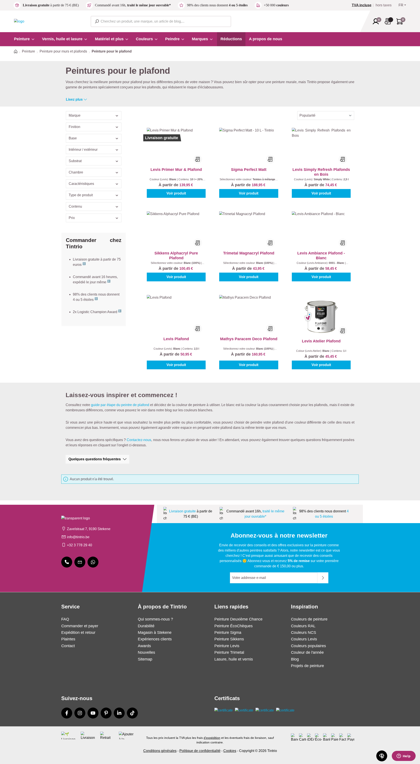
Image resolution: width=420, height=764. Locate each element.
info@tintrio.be (78, 537)
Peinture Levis (226, 646)
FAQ (65, 619)
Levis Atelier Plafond (321, 341)
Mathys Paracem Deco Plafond (248, 339)
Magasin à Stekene (155, 632)
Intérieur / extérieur (83, 149)
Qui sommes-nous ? (155, 619)
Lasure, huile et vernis (233, 659)
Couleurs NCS (303, 632)
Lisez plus (74, 99)
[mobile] (66, 562)
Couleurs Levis (304, 639)
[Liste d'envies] (389, 21)
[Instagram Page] (79, 713)
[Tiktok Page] (132, 713)
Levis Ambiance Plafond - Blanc (321, 255)
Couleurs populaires (308, 646)
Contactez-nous (139, 440)
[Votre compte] (377, 21)
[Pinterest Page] (106, 713)
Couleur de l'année (307, 652)
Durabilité (146, 626)
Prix (72, 218)
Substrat (75, 161)
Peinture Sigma (227, 632)
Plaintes (68, 639)
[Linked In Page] (119, 713)
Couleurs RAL (303, 626)
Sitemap (145, 659)
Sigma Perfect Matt (248, 169)
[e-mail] (79, 562)
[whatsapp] (93, 562)
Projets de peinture (307, 666)
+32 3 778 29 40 (79, 545)
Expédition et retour (78, 632)
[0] (363, 5)
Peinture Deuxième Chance (238, 619)
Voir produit (176, 193)
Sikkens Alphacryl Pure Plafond (176, 255)
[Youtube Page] (93, 713)
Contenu (75, 206)
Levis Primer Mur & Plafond (176, 169)
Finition (74, 127)
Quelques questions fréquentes (94, 459)
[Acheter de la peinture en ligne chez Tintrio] (19, 21)
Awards (144, 646)
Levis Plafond (176, 339)
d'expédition (212, 737)
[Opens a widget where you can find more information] (404, 756)
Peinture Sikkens (229, 639)
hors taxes (384, 5)
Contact (68, 646)
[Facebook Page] (66, 713)
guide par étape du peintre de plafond (120, 405)
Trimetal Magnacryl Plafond (248, 253)
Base (73, 138)
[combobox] (161, 21)
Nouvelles (146, 652)
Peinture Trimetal (229, 652)
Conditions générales (160, 751)
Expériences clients (155, 639)
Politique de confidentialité (199, 751)
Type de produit (81, 195)
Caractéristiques (81, 184)
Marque (74, 115)
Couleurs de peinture (309, 619)
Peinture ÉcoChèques (233, 626)
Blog (295, 659)
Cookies (229, 751)
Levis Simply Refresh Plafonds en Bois (321, 172)
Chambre (76, 172)
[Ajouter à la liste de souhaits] (197, 159)
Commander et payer (79, 626)
